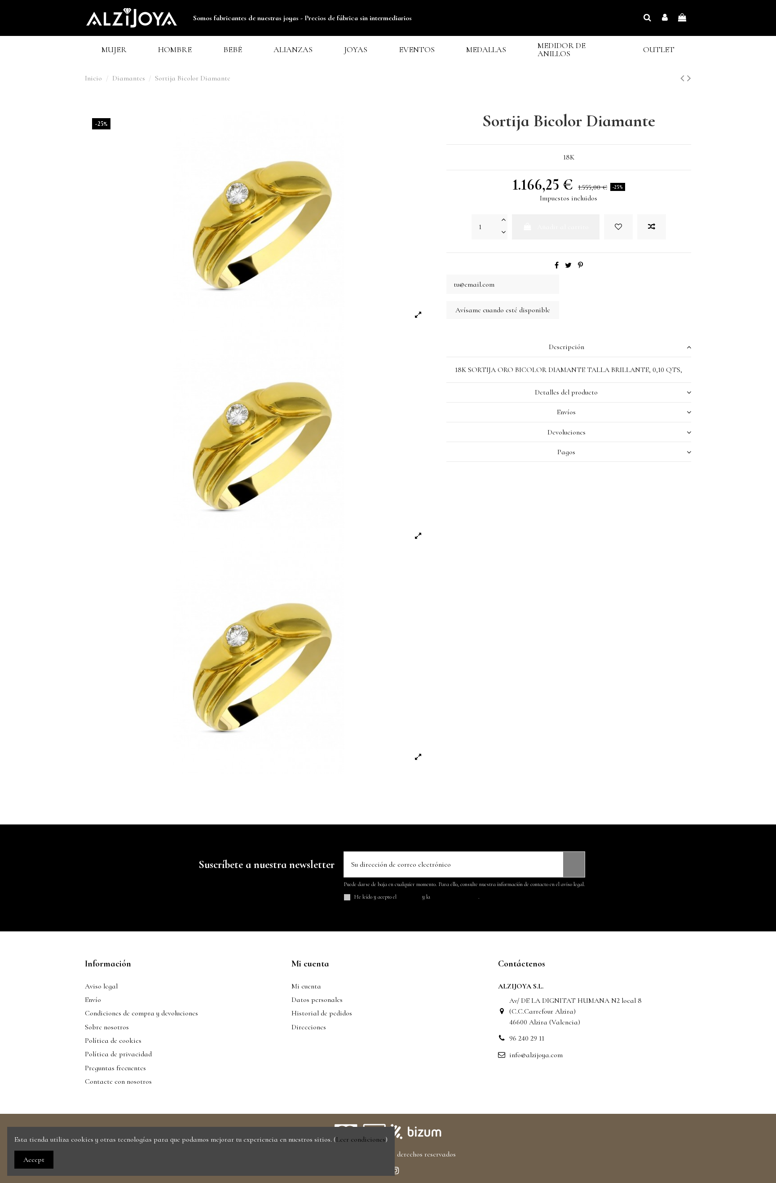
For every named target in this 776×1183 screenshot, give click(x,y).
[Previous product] (683, 78)
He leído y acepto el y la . (417, 897)
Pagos (566, 452)
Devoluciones (566, 432)
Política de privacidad (118, 1054)
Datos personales (317, 999)
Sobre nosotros (107, 1027)
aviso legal (409, 896)
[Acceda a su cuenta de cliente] (665, 18)
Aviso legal (101, 986)
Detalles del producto (566, 392)
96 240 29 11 (526, 1038)
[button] (114, 49)
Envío (93, 999)
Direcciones (308, 1027)
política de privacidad (455, 896)
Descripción (566, 346)
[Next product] (689, 78)
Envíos (566, 412)
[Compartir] (557, 265)
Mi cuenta (306, 986)
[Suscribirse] (574, 864)
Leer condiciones (360, 1139)
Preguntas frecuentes (115, 1067)
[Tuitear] (568, 265)
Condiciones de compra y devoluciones (141, 1013)
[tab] (568, 347)
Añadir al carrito (563, 226)
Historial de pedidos (321, 1013)
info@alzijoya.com (536, 1054)
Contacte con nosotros (118, 1081)
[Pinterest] (580, 265)
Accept (33, 1159)
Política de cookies (113, 1040)
